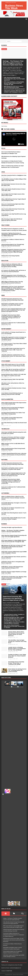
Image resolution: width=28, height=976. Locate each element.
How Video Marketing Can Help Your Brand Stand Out (14, 423)
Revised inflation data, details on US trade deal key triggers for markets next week (13, 375)
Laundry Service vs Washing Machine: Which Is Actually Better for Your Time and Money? (17, 649)
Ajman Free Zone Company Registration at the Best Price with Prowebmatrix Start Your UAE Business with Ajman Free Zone (13, 310)
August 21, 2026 (5, 292)
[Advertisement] (14, 30)
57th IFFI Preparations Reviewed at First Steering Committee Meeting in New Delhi (12, 299)
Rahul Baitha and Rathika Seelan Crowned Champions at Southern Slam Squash (12, 304)
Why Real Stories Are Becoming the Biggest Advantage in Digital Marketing (12, 408)
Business (4, 45)
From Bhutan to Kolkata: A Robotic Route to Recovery (12, 240)
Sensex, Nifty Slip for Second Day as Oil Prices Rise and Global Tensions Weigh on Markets (13, 370)
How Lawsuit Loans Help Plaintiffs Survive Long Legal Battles (13, 214)
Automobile (5, 493)
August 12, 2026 (5, 196)
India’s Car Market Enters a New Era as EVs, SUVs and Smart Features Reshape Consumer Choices (13, 498)
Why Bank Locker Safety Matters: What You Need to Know (12, 383)
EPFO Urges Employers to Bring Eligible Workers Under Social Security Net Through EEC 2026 (14, 83)
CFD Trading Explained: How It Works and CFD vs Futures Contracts (13, 557)
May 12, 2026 (5, 372)
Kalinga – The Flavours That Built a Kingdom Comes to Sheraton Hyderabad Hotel (13, 63)
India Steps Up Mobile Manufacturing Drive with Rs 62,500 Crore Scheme (13, 432)
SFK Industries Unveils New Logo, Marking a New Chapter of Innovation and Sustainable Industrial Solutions (14, 578)
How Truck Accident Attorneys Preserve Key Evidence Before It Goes (12, 209)
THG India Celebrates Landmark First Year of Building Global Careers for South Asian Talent (13, 355)
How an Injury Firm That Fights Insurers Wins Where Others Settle (13, 194)
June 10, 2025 (5, 396)
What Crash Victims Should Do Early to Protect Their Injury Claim (13, 189)
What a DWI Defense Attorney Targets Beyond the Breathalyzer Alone (13, 199)
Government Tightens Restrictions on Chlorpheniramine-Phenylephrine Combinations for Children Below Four (13, 234)
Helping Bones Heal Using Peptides (10, 255)
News (3, 295)
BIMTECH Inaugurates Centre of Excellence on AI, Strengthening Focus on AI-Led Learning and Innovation (13, 277)
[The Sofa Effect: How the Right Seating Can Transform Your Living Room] (4, 641)
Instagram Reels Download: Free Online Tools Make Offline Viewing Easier (13, 413)
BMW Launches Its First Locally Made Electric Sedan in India (13, 444)
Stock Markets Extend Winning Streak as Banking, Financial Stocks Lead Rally (12, 393)
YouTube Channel (9, 129)
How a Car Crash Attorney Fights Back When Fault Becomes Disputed (12, 204)
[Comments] (22, 913)
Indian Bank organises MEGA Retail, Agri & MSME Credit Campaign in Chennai (14, 91)
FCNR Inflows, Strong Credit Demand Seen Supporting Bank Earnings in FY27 (12, 567)
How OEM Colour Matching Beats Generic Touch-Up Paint (14, 513)
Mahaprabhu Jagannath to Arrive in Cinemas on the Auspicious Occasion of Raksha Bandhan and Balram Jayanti (13, 338)
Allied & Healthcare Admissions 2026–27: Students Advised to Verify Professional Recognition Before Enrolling (11, 265)
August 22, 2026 (5, 237)
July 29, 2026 (5, 515)
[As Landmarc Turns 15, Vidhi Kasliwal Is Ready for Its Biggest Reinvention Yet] (17, 903)
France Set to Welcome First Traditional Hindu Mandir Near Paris (13, 323)
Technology (5, 429)
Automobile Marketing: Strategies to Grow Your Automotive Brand (13, 503)
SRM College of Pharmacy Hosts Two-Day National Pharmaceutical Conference (12, 282)
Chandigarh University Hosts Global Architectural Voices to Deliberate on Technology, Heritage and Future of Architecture (11, 317)
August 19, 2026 (5, 176)
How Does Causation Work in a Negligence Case (13, 175)
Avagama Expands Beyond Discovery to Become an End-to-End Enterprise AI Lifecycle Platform (13, 454)
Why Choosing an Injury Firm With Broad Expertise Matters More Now (11, 219)
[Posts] (5, 913)
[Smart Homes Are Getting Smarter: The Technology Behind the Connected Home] (4, 670)
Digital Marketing (7, 399)
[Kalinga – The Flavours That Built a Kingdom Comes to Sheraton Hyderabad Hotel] (14, 58)
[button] (26, 19)
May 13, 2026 (5, 367)
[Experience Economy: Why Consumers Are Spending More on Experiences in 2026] (14, 593)
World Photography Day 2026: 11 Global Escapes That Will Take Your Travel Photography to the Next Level (14, 619)
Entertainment (6, 329)
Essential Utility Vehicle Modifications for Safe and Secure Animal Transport (13, 518)
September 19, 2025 (6, 391)
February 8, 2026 (6, 377)
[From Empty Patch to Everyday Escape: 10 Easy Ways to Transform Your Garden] (4, 663)
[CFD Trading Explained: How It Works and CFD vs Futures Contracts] (7, 683)
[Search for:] (14, 41)
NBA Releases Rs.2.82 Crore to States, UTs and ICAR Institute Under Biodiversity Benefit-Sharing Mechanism (14, 88)
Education (4, 260)
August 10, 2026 (5, 211)
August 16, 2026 (5, 510)
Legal (3, 172)
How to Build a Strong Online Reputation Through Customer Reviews (11, 418)
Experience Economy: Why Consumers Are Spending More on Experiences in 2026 (13, 598)
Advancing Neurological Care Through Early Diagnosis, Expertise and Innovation (12, 245)
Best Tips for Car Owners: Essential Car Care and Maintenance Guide (12, 508)
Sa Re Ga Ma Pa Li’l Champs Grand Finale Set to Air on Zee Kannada (13, 333)
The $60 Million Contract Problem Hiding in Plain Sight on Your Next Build (13, 179)
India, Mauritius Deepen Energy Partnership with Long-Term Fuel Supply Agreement (14, 79)
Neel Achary (4, 126)
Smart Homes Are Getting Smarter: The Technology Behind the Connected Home (17, 670)
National (4, 459)
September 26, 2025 (6, 381)
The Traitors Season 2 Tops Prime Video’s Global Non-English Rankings (13, 344)
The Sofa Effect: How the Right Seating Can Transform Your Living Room (17, 641)
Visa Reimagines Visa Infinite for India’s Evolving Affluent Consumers (14, 622)
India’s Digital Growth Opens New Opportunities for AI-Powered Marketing (13, 403)
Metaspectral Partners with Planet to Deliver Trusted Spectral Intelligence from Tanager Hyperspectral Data (13, 438)
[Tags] (14, 913)
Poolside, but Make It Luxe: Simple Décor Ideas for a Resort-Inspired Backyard (17, 656)
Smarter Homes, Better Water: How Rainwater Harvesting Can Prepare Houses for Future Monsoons (16, 633)
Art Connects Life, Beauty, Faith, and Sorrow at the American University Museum (13, 271)
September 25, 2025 (6, 386)
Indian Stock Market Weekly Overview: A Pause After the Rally (13, 388)
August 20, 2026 (5, 352)
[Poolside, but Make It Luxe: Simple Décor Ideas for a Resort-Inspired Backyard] (4, 656)
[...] (15, 75)
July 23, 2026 (5, 520)
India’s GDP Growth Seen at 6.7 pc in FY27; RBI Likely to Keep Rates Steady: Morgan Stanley (13, 365)
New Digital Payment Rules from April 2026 (12, 379)
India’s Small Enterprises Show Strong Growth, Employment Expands (13, 449)
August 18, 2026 (5, 186)
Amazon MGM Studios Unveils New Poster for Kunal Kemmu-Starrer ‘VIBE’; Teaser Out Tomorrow (13, 350)
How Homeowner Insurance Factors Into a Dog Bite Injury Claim (13, 184)
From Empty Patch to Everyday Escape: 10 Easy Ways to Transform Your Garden (16, 663)
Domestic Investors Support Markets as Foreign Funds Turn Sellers (13, 572)
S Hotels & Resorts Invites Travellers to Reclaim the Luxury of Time (14, 615)
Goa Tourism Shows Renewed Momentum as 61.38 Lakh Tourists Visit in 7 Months (14, 626)
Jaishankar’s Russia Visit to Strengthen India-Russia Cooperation (13, 562)
